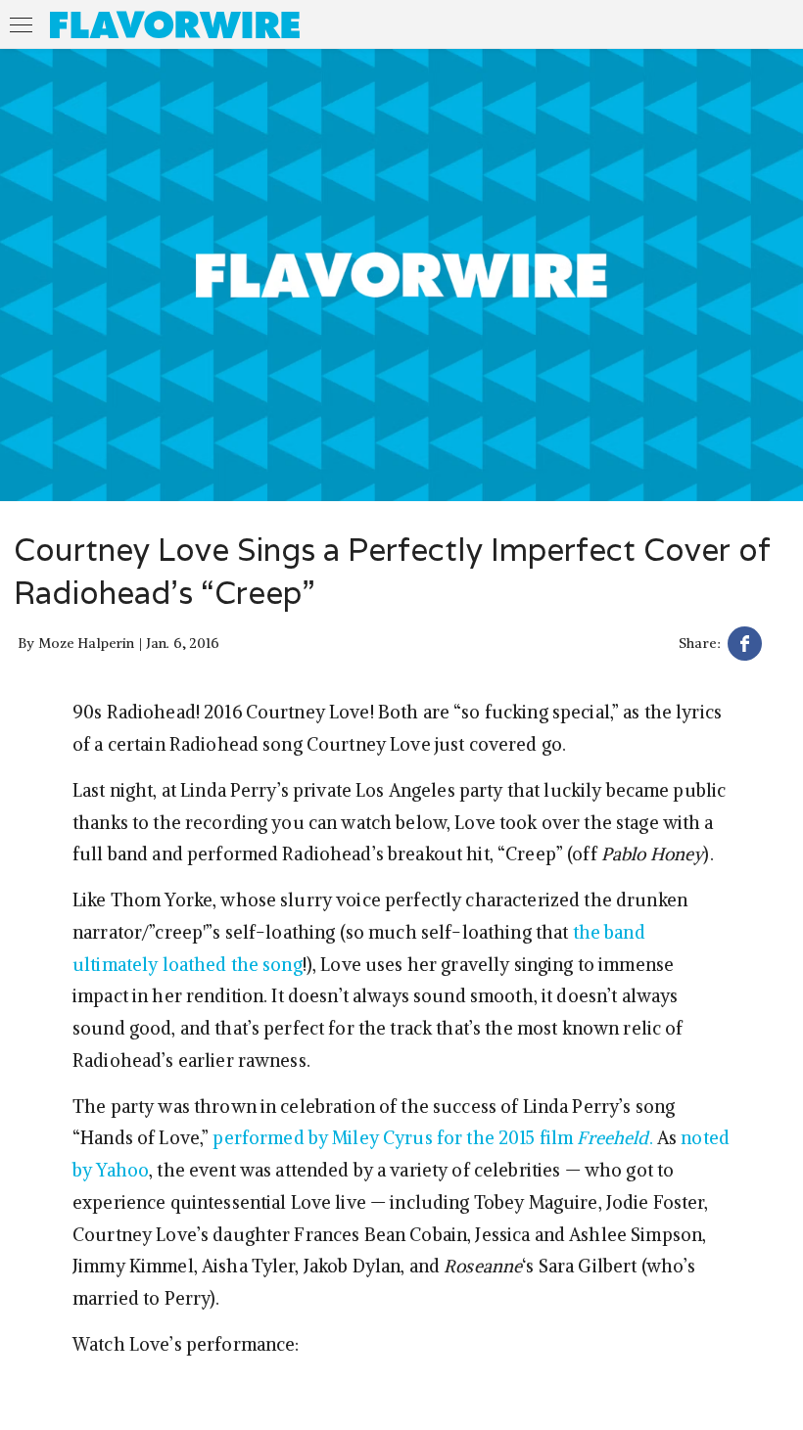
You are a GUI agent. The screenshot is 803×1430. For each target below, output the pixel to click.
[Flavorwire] (175, 24)
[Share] (745, 646)
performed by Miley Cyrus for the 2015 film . (434, 1138)
